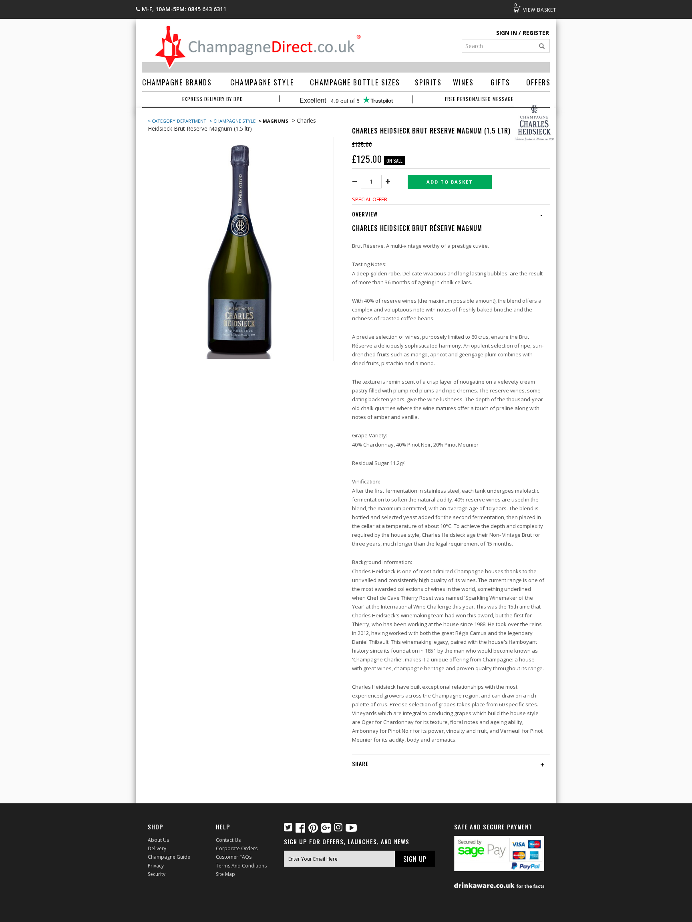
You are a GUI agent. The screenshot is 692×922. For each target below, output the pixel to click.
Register (536, 32)
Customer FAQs (233, 856)
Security (156, 874)
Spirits (428, 82)
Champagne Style (262, 82)
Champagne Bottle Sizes (355, 82)
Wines (463, 82)
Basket (517, 9)
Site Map (225, 874)
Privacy (156, 865)
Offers (538, 82)
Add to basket (449, 182)
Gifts (500, 82)
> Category (161, 121)
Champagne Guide (169, 856)
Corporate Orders (236, 848)
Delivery (157, 848)
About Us (158, 840)
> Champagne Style (232, 121)
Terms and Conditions (241, 865)
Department (192, 121)
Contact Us (228, 840)
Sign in (506, 32)
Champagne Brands (177, 82)
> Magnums (273, 121)
